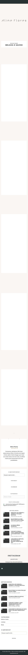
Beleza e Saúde (5, 619)
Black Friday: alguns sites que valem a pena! (17, 520)
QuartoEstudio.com (14, 653)
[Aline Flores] (14, 20)
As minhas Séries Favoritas (15, 526)
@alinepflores (14, 559)
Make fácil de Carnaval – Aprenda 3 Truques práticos (18, 514)
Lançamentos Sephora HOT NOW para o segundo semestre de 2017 (13, 505)
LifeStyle (3, 622)
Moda (2, 624)
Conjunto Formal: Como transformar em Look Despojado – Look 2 (17, 533)
